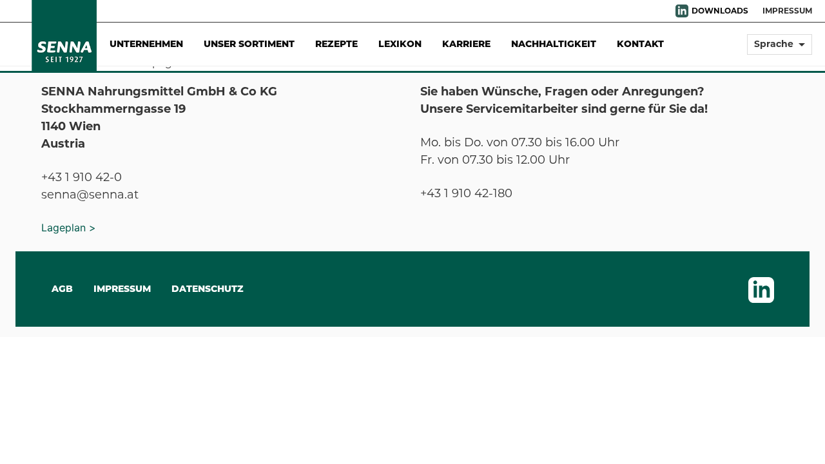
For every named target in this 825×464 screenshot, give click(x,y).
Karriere (466, 44)
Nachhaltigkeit (553, 44)
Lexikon (400, 44)
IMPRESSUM (787, 10)
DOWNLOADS (720, 10)
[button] (779, 50)
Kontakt (640, 44)
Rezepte (336, 44)
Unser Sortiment (249, 44)
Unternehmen (146, 44)
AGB (62, 289)
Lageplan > (68, 227)
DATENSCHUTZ (207, 289)
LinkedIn (681, 11)
